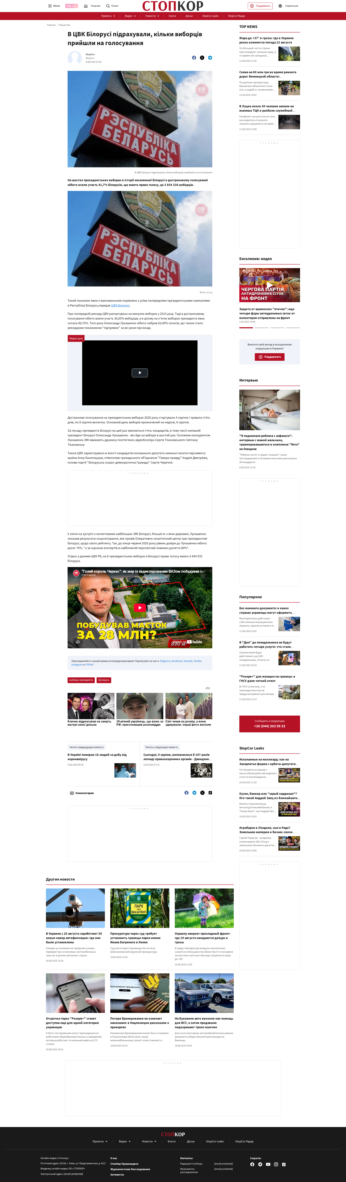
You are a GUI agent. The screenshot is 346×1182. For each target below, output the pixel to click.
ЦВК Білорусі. (120, 305)
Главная (51, 25)
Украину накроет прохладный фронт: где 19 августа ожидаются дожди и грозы (202, 938)
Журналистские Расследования (130, 1169)
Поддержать (263, 6)
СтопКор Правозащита (124, 1164)
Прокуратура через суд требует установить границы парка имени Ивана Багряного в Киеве (135, 938)
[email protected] (73, 1174)
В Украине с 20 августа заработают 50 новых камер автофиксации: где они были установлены (74, 938)
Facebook (176, 661)
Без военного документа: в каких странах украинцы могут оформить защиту (265, 612)
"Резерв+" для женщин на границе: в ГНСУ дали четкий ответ (267, 678)
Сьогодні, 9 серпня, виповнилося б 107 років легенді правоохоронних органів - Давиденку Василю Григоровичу (177, 759)
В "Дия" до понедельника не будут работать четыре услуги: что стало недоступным (265, 647)
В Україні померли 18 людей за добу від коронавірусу (97, 757)
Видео (128, 16)
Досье (189, 16)
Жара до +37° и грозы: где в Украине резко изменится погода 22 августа (266, 40)
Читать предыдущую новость (86, 747)
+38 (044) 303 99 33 (269, 726)
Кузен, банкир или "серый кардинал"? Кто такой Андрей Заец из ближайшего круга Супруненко (268, 798)
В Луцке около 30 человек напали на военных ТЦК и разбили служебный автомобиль (266, 110)
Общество (64, 25)
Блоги (172, 16)
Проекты (106, 16)
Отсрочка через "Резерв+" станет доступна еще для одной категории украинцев (72, 1023)
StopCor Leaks (210, 16)
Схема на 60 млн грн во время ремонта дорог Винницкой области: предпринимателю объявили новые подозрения (267, 79)
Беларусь (103, 680)
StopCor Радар (236, 16)
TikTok (88, 665)
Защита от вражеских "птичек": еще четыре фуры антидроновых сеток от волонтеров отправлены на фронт (267, 313)
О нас (113, 1158)
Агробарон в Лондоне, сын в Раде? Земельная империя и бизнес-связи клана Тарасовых (265, 832)
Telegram (164, 661)
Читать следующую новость (161, 747)
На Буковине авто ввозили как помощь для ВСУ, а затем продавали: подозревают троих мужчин (204, 1023)
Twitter (197, 661)
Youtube (187, 661)
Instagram (77, 665)
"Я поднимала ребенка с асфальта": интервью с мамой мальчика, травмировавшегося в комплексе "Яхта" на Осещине (269, 442)
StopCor (90, 54)
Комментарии (85, 793)
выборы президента (81, 680)
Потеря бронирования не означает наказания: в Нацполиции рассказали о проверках (139, 1023)
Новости (150, 16)
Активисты (117, 1175)
